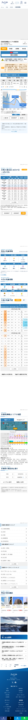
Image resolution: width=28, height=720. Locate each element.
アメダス (20, 692)
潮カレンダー (7, 692)
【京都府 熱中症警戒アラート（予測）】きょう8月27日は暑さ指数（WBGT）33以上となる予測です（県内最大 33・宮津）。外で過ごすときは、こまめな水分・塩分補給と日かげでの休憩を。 (14, 67)
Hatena (17, 719)
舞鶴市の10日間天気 (7, 374)
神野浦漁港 (23, 459)
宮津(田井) (20, 474)
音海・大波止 (16, 459)
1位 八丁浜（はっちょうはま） (9, 571)
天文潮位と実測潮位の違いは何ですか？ (12, 655)
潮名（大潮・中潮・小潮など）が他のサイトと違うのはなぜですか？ (13, 659)
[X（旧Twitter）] (12, 682)
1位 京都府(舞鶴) (5, 528)
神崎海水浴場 (14, 449)
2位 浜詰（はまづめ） (6, 574)
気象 (7, 7)
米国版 (21, 713)
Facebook (3, 719)
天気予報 (7, 694)
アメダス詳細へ (4, 274)
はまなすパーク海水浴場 (14, 454)
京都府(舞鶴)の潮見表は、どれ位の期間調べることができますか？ (13, 647)
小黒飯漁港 (9, 459)
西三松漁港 (8, 461)
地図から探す (20, 482)
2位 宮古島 (4, 551)
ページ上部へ (24, 665)
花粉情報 (20, 690)
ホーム (2, 7)
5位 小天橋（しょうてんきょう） (9, 583)
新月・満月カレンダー (20, 697)
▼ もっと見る (14, 131)
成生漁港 (16, 462)
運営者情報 (21, 704)
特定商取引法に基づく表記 (21, 711)
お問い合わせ (21, 702)
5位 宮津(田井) (4, 541)
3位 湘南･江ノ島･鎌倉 (6, 554)
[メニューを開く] (25, 2)
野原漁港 (22, 462)
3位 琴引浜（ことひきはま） (8, 577)
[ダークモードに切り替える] (17, 3)
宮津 (7, 477)
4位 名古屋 (4, 557)
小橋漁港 (5, 462)
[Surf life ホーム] (5, 2)
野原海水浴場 (22, 449)
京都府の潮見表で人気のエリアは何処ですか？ (13, 643)
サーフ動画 (7, 708)
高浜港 (2, 461)
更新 (23, 213)
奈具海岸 (5, 454)
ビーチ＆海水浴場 (7, 706)
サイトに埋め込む (24, 169)
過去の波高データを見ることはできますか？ (12, 651)
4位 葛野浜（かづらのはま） (8, 580)
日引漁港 (14, 461)
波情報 (17, 48)
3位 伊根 (3, 535)
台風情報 (7, 697)
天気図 (10, 48)
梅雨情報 (20, 688)
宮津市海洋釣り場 (18, 464)
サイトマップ (21, 706)
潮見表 (11, 7)
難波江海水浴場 (12, 451)
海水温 (24, 48)
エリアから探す (7, 482)
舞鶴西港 (20, 477)
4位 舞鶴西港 (4, 538)
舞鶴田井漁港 (9, 464)
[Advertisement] (14, 25)
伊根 (7, 474)
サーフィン (7, 702)
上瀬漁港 (3, 459)
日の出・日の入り (20, 694)
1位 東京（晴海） (5, 548)
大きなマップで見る (6, 446)
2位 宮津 (3, 532)
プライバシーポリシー (21, 708)
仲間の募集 (7, 711)
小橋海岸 (18, 452)
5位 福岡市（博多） (6, 560)
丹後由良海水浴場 (5, 449)
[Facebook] (15, 682)
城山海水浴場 (20, 451)
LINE (24, 719)
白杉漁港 (10, 462)
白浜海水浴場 (11, 452)
